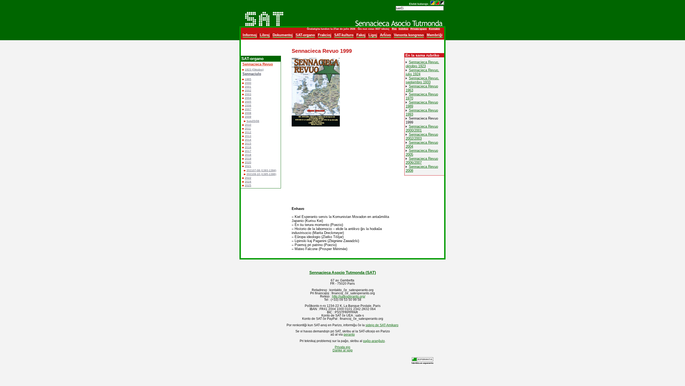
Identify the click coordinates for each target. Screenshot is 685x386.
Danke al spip (343, 350)
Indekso (403, 29)
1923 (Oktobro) (254, 69)
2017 (248, 151)
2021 (248, 166)
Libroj (265, 35)
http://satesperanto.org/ (348, 296)
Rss (394, 29)
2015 (248, 143)
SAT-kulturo (343, 35)
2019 (248, 158)
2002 (248, 90)
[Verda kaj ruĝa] (437, 3)
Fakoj (361, 35)
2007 (248, 109)
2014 (248, 139)
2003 (248, 94)
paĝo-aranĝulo (374, 341)
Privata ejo (342, 347)
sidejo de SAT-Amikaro (382, 325)
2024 (248, 181)
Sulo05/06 (252, 121)
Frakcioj (324, 35)
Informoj (250, 35)
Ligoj (372, 35)
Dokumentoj (283, 35)
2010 (248, 124)
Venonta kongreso (409, 35)
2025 (248, 185)
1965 (248, 79)
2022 (248, 177)
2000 (248, 82)
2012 (248, 132)
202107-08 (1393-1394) (261, 170)
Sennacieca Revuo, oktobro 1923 (422, 64)
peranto (349, 334)
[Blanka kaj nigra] (442, 3)
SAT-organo (305, 35)
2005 (248, 101)
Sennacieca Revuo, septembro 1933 (422, 80)
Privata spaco (418, 29)
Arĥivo (385, 35)
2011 (248, 128)
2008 (248, 113)
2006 (248, 105)
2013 (248, 136)
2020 (248, 162)
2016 (248, 147)
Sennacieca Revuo (257, 64)
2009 (248, 116)
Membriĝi (435, 35)
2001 (248, 86)
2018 (248, 154)
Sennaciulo (251, 74)
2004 (248, 97)
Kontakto (434, 29)
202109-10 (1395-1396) (261, 174)
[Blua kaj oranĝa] (433, 3)
